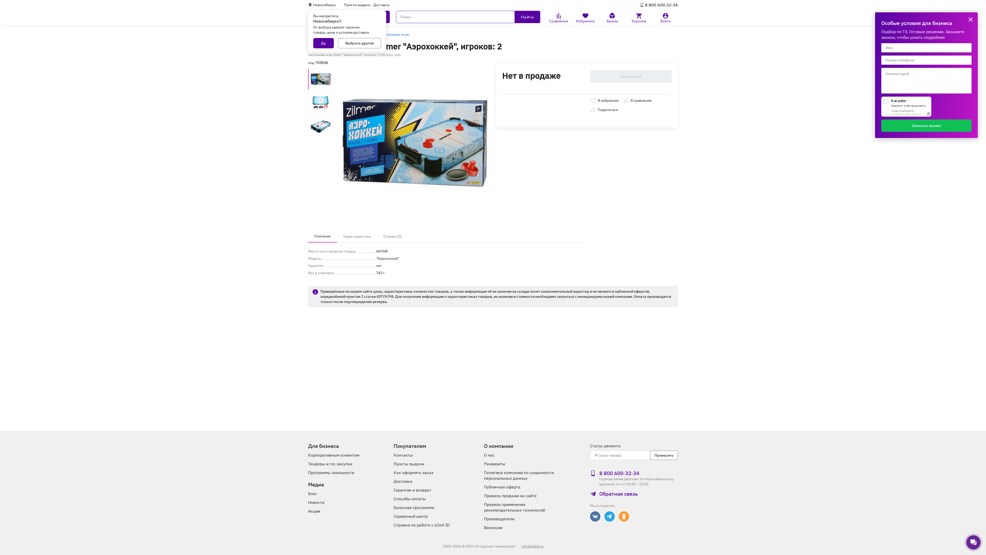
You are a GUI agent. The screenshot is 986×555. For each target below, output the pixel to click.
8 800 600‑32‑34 (661, 4)
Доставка (381, 5)
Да (323, 43)
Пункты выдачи (357, 5)
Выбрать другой (359, 43)
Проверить (664, 455)
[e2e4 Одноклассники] (624, 516)
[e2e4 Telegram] (609, 516)
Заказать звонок (926, 125)
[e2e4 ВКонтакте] (595, 516)
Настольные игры (394, 34)
